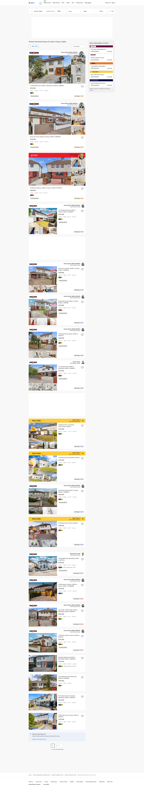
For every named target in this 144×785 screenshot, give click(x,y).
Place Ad (107, 2)
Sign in (113, 2)
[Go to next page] (61, 745)
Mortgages (88, 2)
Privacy (46, 781)
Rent (63, 2)
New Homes (56, 2)
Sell (73, 2)
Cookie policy (54, 781)
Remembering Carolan (91, 781)
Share (68, 2)
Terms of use (39, 781)
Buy (40, 2)
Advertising (101, 781)
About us (31, 781)
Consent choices (63, 781)
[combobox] (47, 11)
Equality (72, 781)
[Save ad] (82, 86)
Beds (85, 11)
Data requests (79, 781)
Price (70, 11)
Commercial (79, 2)
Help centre (109, 781)
